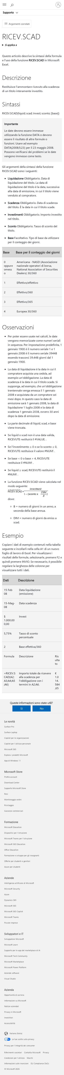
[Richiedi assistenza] (12, 4)
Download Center (11, 782)
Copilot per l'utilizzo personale (17, 743)
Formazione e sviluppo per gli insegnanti (21, 855)
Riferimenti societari (13, 1052)
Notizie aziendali (11, 1006)
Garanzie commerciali (13, 811)
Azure (6, 894)
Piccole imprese (11, 922)
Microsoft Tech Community (15, 956)
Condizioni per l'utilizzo (14, 1058)
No (42, 708)
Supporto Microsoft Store (15, 788)
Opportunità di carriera (14, 995)
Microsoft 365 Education (14, 844)
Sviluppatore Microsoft (14, 939)
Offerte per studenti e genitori (17, 861)
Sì (21, 708)
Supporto (9, 12)
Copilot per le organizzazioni (16, 738)
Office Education (11, 849)
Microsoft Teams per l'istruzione (18, 838)
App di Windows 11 (12, 760)
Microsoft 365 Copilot (13, 911)
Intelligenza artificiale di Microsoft (19, 883)
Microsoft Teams (11, 917)
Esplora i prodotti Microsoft (16, 755)
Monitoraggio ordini (13, 799)
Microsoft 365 (10, 749)
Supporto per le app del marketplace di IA (22, 950)
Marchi (30, 1058)
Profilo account (10, 777)
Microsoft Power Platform (15, 967)
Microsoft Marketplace (14, 961)
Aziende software (11, 973)
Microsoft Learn (11, 944)
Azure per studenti (12, 866)
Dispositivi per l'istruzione (15, 832)
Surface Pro (9, 726)
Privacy (46, 1052)
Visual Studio (10, 978)
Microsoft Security (12, 888)
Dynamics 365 (10, 900)
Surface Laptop (10, 732)
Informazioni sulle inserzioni (16, 1063)
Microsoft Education (13, 827)
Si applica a (11, 45)
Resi (6, 794)
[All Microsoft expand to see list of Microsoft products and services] (4, 5)
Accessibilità (9, 1023)
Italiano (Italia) (16, 1033)
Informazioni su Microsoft (15, 1000)
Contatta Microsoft (32, 1052)
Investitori (8, 1017)
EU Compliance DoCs (40, 1063)
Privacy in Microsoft (12, 1012)
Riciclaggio (9, 805)
